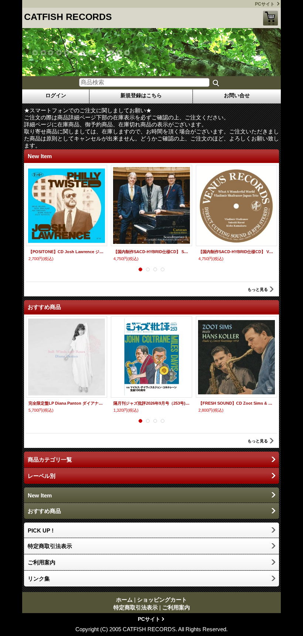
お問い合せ (237, 95)
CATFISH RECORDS (68, 16)
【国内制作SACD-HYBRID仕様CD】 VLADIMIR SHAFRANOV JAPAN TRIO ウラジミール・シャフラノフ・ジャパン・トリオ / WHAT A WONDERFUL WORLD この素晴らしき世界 (236, 251)
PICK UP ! (41, 530)
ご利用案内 (41, 562)
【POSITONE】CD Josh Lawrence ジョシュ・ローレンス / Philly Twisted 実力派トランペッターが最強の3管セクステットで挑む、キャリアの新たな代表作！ (66, 251)
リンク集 (39, 578)
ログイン (55, 95)
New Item (40, 495)
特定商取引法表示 (50, 546)
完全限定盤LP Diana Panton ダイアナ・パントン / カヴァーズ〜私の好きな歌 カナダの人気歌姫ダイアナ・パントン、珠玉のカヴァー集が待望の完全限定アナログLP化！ (66, 403)
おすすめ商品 (44, 511)
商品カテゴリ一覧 (50, 459)
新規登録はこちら (141, 95)
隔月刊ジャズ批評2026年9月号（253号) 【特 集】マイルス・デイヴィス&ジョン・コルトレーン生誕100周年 (151, 403)
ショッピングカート (270, 18)
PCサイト (265, 4)
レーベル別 (41, 476)
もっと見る (258, 289)
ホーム (124, 599)
